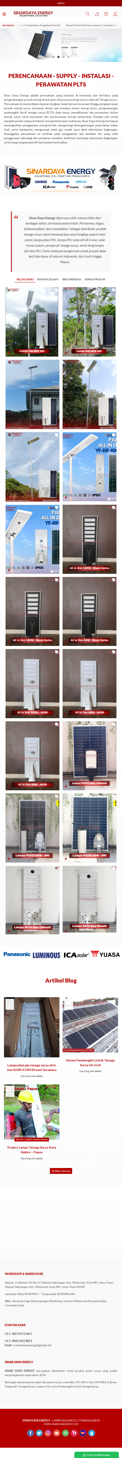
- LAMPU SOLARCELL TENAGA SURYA (61, 1420)
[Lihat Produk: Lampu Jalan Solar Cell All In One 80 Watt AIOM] (9, 352)
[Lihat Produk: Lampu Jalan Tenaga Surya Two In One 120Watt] (66, 786)
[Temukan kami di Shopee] (57, 1436)
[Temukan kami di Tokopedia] (65, 1436)
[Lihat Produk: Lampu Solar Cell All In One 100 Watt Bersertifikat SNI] (66, 497)
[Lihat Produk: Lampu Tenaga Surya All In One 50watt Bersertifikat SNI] (9, 570)
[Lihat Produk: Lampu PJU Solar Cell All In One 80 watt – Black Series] (66, 642)
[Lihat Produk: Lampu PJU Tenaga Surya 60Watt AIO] (9, 497)
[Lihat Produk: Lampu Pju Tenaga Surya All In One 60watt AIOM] (9, 786)
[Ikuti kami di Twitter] (39, 1436)
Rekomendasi (71, 279)
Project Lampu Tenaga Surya (31, 1139)
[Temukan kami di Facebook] (30, 1436)
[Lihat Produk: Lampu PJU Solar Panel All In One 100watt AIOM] (9, 714)
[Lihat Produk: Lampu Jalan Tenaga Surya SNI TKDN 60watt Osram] (9, 858)
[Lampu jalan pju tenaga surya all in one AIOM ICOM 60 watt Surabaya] (31, 1027)
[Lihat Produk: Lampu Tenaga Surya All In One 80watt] (66, 931)
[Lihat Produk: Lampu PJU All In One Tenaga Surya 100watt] (9, 931)
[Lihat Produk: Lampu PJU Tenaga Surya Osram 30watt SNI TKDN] (66, 858)
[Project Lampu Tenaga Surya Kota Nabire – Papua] (31, 1111)
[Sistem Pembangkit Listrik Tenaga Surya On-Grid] (90, 1024)
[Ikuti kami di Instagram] (48, 1436)
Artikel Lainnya (61, 1171)
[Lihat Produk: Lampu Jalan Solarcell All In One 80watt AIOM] (66, 714)
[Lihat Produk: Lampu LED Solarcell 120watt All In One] (66, 570)
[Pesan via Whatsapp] (97, 14)
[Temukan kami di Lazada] (83, 1436)
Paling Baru (25, 279)
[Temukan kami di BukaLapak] (74, 1436)
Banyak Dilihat (48, 279)
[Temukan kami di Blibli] (92, 1436)
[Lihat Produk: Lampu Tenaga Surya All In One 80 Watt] (66, 425)
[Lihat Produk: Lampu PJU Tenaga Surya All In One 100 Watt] (9, 425)
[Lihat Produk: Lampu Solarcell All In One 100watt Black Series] (9, 642)
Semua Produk (95, 279)
